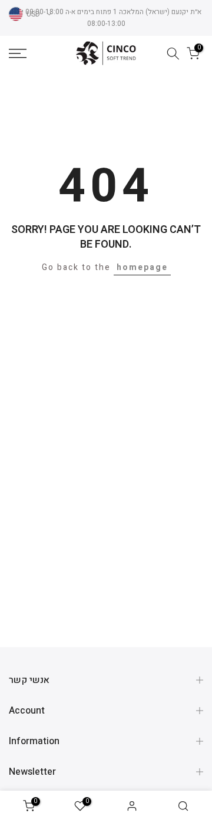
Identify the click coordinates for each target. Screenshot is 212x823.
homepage (142, 267)
